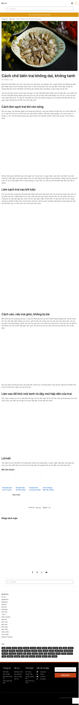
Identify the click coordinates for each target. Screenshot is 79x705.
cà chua (33, 648)
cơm (50, 648)
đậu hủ (45, 656)
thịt (45, 653)
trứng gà (17, 656)
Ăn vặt (4, 597)
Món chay (5, 622)
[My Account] (72, 3)
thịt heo (70, 653)
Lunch (3, 614)
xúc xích (32, 656)
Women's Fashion (7, 637)
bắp (4, 648)
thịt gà (64, 653)
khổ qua (34, 651)
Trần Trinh (16, 495)
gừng (64, 648)
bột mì (8, 648)
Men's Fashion (6, 617)
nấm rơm (5, 653)
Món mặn (4, 624)
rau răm (20, 653)
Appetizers (5, 599)
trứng (4, 656)
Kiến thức (5, 612)
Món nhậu (5, 629)
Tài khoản (29, 668)
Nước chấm (5, 632)
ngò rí (51, 651)
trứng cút (10, 656)
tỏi (27, 656)
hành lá (71, 648)
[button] (76, 3)
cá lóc (44, 648)
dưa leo (55, 648)
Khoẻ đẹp (5, 609)
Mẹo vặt (12, 19)
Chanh (14, 648)
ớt (49, 656)
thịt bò (58, 653)
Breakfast (5, 602)
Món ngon (5, 627)
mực (40, 651)
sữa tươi (35, 653)
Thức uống (5, 634)
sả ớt (29, 653)
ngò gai (45, 651)
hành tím (12, 651)
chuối (20, 648)
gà (60, 648)
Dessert (4, 604)
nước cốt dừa (58, 651)
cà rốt (39, 648)
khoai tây (27, 651)
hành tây (5, 651)
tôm (23, 656)
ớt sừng (54, 656)
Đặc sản (4, 607)
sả (24, 653)
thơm (40, 653)
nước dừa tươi (68, 651)
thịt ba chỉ (51, 653)
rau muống (12, 653)
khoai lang (19, 651)
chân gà (26, 648)
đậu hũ (38, 656)
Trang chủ (5, 19)
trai (49, 507)
